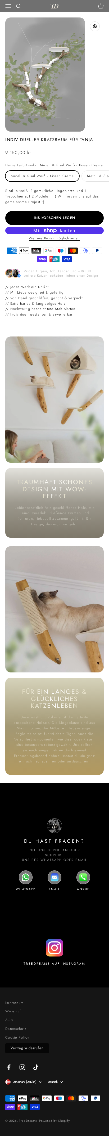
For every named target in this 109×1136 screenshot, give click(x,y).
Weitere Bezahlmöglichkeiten (54, 238)
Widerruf (13, 1011)
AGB (9, 1019)
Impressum (14, 1002)
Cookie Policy (17, 1037)
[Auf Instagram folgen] (22, 1067)
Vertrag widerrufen (27, 1047)
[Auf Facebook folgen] (8, 1067)
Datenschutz (15, 1028)
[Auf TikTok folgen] (35, 1067)
